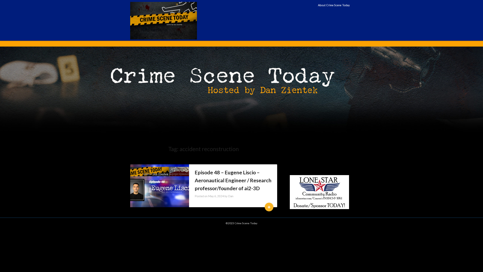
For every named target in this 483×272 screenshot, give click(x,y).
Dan (230, 196)
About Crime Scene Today (334, 5)
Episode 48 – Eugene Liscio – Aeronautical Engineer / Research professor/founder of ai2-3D (233, 180)
